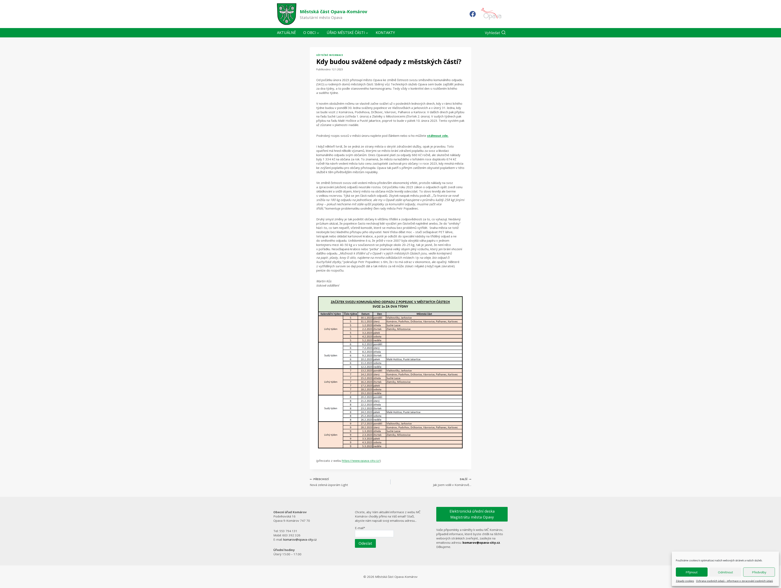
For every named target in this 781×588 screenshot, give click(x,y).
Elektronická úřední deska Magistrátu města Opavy (472, 514)
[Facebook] (473, 14)
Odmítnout (725, 572)
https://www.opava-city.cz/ (361, 461)
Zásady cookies (685, 581)
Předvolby (759, 572)
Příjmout (692, 572)
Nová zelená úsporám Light (329, 482)
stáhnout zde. (437, 136)
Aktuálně (286, 32)
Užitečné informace (329, 55)
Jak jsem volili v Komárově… (452, 482)
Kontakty (385, 32)
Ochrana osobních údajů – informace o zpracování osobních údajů (734, 581)
